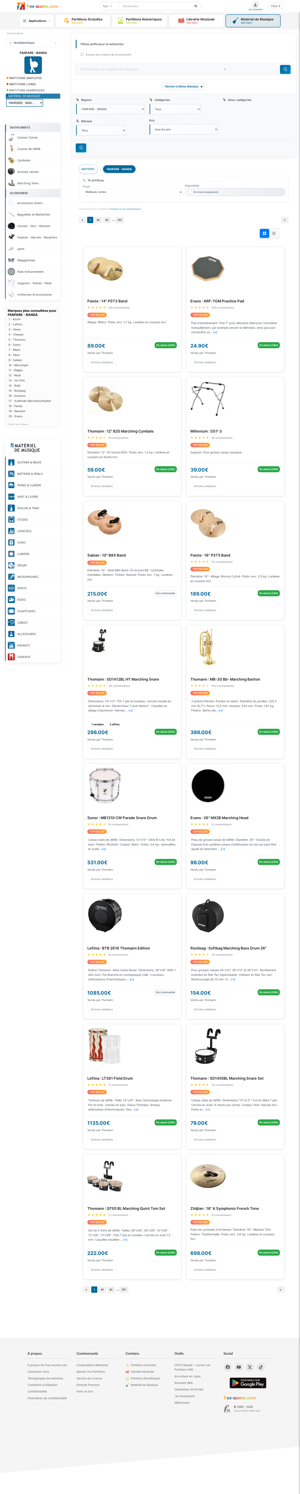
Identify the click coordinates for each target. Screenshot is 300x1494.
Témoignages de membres (45, 1378)
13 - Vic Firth (17, 380)
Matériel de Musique (144, 1385)
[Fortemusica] (227, 1409)
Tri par (86, 186)
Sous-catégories (239, 100)
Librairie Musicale (142, 1371)
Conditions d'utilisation (42, 1385)
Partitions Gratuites (143, 1365)
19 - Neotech (17, 411)
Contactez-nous (38, 1371)
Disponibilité (192, 185)
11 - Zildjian (16, 370)
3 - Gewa (15, 329)
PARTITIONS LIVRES (22, 84)
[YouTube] (238, 1367)
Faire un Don (85, 1391)
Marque (86, 121)
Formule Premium (88, 1385)
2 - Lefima (15, 324)
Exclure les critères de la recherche (108, 54)
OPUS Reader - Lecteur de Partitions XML (192, 1367)
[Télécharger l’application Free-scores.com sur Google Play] (248, 1383)
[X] (250, 1367)
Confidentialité (37, 1391)
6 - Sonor (15, 344)
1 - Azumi (15, 319)
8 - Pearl (14, 355)
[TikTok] (261, 1367)
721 (120, 219)
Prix (152, 120)
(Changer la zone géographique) (125, 209)
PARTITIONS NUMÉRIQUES (26, 90)
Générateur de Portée (188, 1389)
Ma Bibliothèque (24, 42)
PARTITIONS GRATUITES (25, 78)
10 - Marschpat (18, 365)
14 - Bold (14, 385)
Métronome (182, 1402)
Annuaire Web (183, 1382)
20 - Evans (15, 416)
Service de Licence (89, 1378)
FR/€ (274, 6)
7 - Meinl (14, 349)
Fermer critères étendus (181, 86)
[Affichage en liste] (274, 233)
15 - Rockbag (17, 390)
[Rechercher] (196, 6)
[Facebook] (227, 1367)
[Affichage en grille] (264, 233)
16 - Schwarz (17, 395)
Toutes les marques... (19, 424)
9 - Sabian (15, 360)
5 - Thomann (17, 339)
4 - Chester (16, 334)
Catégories (162, 100)
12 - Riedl (15, 375)
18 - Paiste (15, 406)
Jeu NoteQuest (184, 1396)
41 (98, 219)
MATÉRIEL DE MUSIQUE (24, 96)
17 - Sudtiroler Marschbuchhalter (30, 401)
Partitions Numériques (145, 1378)
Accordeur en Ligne (187, 1376)
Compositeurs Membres (92, 1365)
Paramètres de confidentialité (47, 1398)
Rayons (86, 100)
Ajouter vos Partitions (91, 1371)
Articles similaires (102, 362)
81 (107, 219)
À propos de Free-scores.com (47, 1365)
